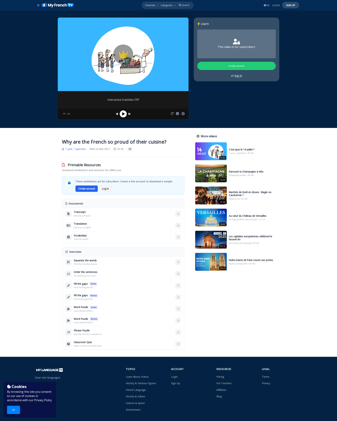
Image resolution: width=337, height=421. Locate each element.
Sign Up (175, 383)
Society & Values (135, 396)
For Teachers (224, 383)
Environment (133, 409)
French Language (136, 390)
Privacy (266, 383)
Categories (167, 5)
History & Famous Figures (141, 383)
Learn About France (137, 376)
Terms (265, 376)
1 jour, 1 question (75, 149)
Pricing (220, 376)
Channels (150, 5)
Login (174, 376)
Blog (219, 396)
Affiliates (221, 390)
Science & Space (135, 403)
